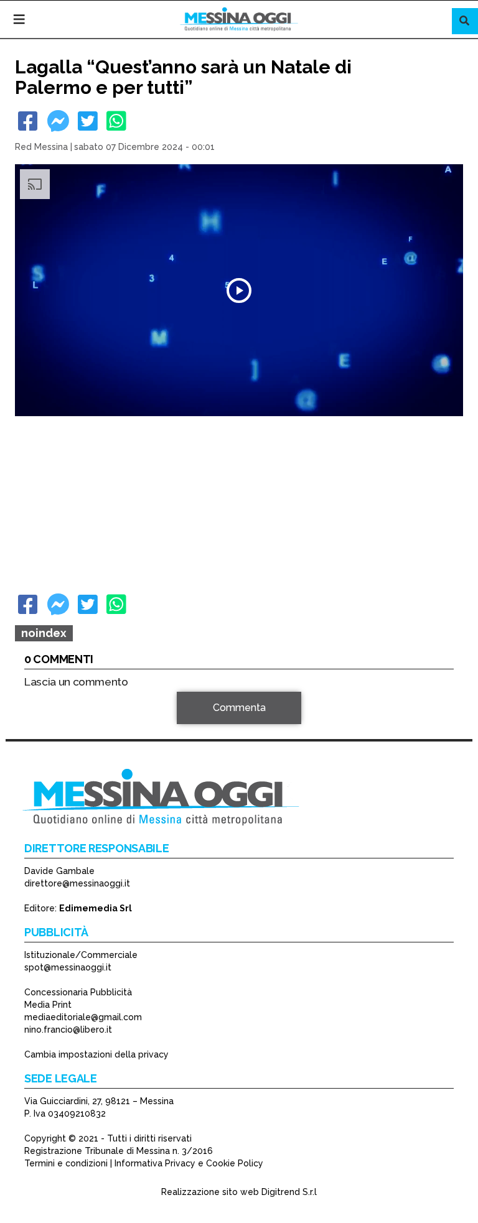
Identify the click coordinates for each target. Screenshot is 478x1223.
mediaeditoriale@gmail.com (83, 1017)
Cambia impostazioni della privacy (96, 1054)
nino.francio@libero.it (68, 1030)
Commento (49, 714)
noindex (44, 632)
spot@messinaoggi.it (67, 967)
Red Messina (41, 147)
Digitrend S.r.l (289, 1192)
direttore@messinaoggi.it (77, 883)
